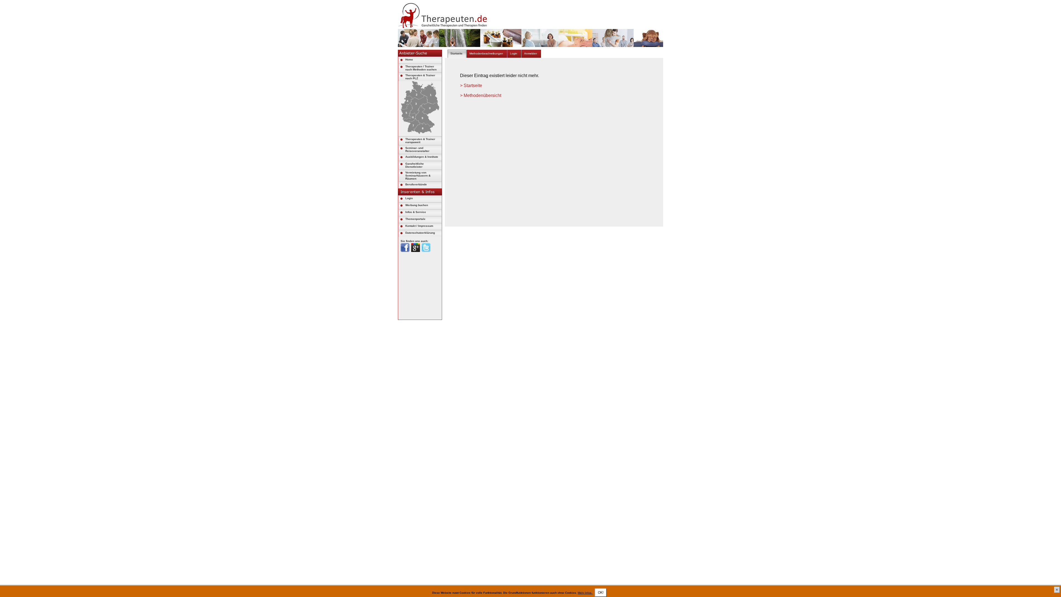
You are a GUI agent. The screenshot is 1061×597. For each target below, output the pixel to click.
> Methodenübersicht (480, 95)
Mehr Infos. (585, 592)
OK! (600, 593)
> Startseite (471, 85)
